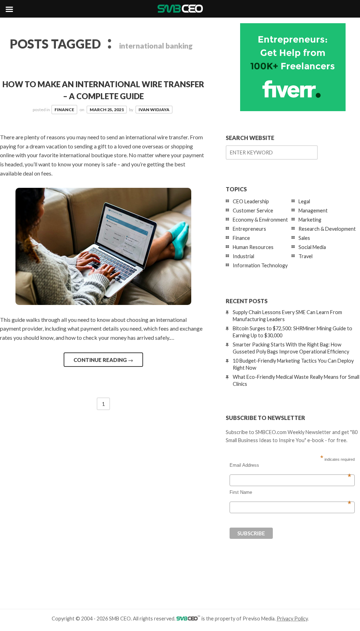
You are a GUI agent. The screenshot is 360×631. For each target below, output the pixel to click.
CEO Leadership (251, 201)
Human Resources (253, 247)
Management (313, 210)
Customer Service (253, 210)
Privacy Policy (292, 619)
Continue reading (103, 360)
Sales (304, 238)
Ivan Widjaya (154, 109)
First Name (290, 492)
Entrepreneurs (249, 229)
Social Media (312, 247)
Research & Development (327, 229)
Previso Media (259, 619)
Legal (304, 201)
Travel (305, 256)
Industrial (243, 256)
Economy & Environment (260, 220)
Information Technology (260, 265)
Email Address (290, 465)
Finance (64, 109)
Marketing (309, 220)
